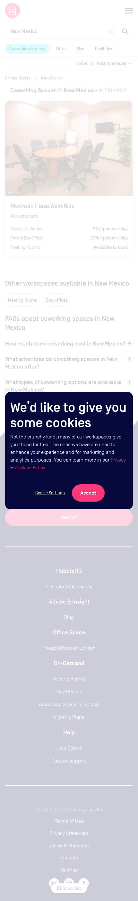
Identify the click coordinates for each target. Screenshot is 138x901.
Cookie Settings (50, 492)
